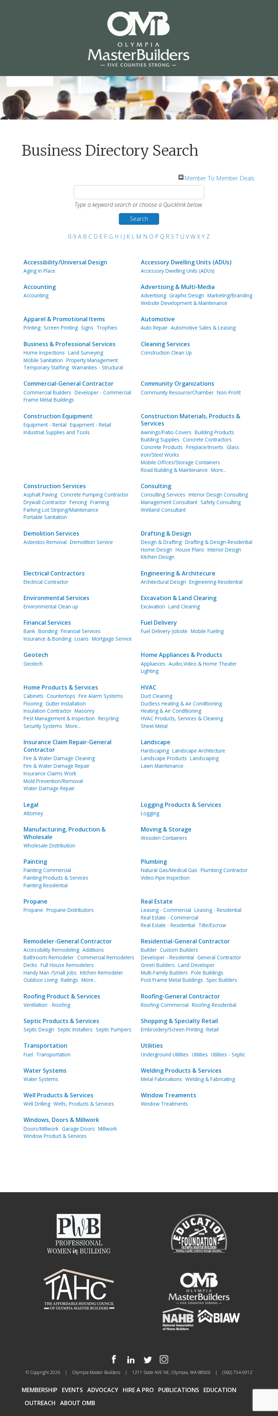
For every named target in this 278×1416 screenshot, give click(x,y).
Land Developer (196, 965)
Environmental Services (56, 598)
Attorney (33, 813)
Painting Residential (46, 885)
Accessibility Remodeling (51, 949)
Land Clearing (184, 606)
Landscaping (204, 758)
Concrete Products (162, 447)
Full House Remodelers (67, 965)
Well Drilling (37, 1103)
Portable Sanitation (45, 517)
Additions (93, 949)
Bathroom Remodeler (49, 957)
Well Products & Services (58, 1095)
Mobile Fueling (207, 631)
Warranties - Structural (97, 367)
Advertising (153, 295)
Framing (99, 502)
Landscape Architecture (198, 750)
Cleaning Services (165, 344)
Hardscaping (155, 750)
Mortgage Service (112, 638)
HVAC (148, 687)
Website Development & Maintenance (184, 302)
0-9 (72, 236)
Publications (178, 1390)
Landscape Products (164, 758)
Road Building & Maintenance (174, 469)
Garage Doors (78, 1128)
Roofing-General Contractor (180, 996)
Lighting (150, 670)
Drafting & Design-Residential (218, 542)
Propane (35, 901)
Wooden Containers (164, 837)
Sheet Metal (154, 725)
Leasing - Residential (217, 909)
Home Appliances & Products (181, 655)
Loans (82, 638)
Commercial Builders (47, 392)
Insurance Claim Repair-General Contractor (67, 746)
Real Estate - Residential (168, 925)
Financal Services (47, 623)
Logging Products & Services (181, 805)
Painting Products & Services (56, 877)
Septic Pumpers (113, 1029)
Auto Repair (154, 327)
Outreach (40, 1403)
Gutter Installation (66, 703)
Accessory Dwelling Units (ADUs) (186, 262)
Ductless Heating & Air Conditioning (181, 703)
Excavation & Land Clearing (178, 598)
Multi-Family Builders (164, 972)
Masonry (84, 710)
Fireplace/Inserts (204, 447)
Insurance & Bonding (47, 638)
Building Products (214, 432)
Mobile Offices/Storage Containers (180, 462)
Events (72, 1390)
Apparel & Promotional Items (64, 319)
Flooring (33, 703)
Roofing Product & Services (62, 996)
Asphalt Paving (40, 494)
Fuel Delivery (159, 623)
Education (219, 1390)
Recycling (108, 718)
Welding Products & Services (181, 1070)
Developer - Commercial (103, 392)
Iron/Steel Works (160, 454)
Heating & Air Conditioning (171, 710)
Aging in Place (39, 270)
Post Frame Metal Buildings (172, 979)
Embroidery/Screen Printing (172, 1029)
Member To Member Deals (219, 177)
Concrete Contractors (207, 439)
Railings (69, 979)
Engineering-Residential (216, 581)
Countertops (61, 695)
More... (218, 469)
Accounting (40, 287)
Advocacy (102, 1390)
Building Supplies (160, 439)
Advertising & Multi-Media (178, 287)
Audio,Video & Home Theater (203, 663)
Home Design (156, 549)
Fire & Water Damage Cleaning (59, 758)
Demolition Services (51, 533)
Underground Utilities (165, 1054)
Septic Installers (75, 1029)
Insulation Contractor (47, 710)
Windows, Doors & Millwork (61, 1120)
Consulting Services (163, 494)
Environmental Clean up (51, 606)
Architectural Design (163, 581)
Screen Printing (61, 327)
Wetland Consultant (163, 509)
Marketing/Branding (229, 295)
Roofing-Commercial (165, 1004)
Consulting (156, 486)
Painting (35, 862)
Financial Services (81, 631)
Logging (150, 813)
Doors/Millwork (41, 1128)
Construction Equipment (58, 416)
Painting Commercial (47, 870)
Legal (31, 805)
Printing (32, 327)
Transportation (45, 1046)
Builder (149, 949)
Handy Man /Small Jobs (50, 972)
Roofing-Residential (214, 1004)
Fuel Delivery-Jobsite (164, 631)
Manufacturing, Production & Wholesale (65, 833)
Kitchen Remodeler (101, 972)
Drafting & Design (166, 533)
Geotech (36, 655)
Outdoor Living (41, 979)
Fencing (78, 502)
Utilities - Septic (228, 1054)
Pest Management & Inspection (59, 718)
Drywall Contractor (45, 502)
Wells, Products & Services (84, 1103)
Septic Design (39, 1029)
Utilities (152, 1046)
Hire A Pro (138, 1390)
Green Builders (158, 965)
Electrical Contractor (46, 581)
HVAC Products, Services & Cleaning (182, 718)
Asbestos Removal (45, 542)
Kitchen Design (157, 556)
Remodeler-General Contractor (68, 941)
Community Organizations (177, 383)
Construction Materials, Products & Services (190, 420)
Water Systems (45, 1070)
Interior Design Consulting (218, 494)
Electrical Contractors (54, 573)
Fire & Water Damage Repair (56, 765)
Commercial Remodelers (105, 957)
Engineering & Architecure (178, 573)
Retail (212, 1029)
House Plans (190, 549)
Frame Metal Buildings (49, 399)
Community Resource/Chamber (177, 392)
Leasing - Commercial (166, 909)
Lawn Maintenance (162, 765)
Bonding (48, 631)
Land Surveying (85, 352)
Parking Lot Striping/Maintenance (61, 509)
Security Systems (43, 725)
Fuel (28, 1054)
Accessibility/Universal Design (65, 262)
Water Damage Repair (49, 788)
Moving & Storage (166, 829)
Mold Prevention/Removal (53, 781)
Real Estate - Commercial (169, 917)
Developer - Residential (167, 957)
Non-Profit (229, 392)
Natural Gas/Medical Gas (169, 870)
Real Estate (157, 901)
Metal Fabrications (161, 1079)
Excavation (153, 606)
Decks (30, 965)
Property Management (92, 360)
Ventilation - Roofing (47, 1004)
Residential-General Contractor (185, 941)
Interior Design (224, 549)
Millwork (107, 1128)
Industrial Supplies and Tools (57, 432)
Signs (87, 327)
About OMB (77, 1403)
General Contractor (219, 957)
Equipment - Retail (90, 424)
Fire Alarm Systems (101, 695)
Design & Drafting (161, 542)
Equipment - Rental (45, 424)
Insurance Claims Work (50, 773)
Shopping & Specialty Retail (179, 1021)
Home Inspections (44, 352)
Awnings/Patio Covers (166, 432)
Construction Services (55, 486)
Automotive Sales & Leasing (203, 327)
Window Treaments (168, 1095)
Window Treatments (164, 1103)
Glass (233, 447)
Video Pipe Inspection (165, 877)
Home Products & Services (61, 687)
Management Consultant (169, 502)
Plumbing (154, 862)
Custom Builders (179, 949)
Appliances (153, 663)
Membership (40, 1390)
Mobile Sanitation (43, 360)
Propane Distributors (70, 909)
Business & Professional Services (69, 344)
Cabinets (33, 695)
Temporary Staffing (46, 367)
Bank (29, 631)
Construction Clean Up (166, 352)
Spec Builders (221, 979)
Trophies (107, 327)
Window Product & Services (55, 1135)
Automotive (158, 319)
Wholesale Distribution (49, 845)
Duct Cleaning (156, 695)
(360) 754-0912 (237, 1372)
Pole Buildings (207, 972)
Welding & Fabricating (210, 1079)
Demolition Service (91, 542)
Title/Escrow (212, 925)
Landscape (155, 742)
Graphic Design (186, 295)
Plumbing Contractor (224, 870)
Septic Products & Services (61, 1021)
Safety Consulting (221, 502)
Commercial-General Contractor (69, 383)
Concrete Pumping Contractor (94, 494)
